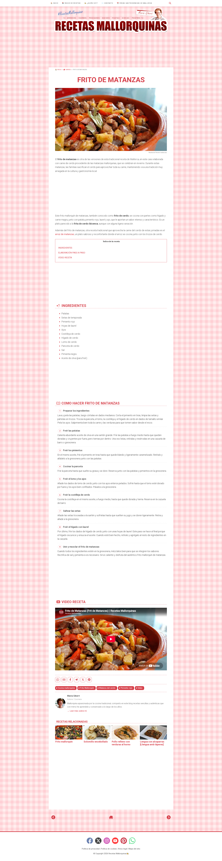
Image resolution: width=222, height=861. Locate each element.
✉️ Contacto (107, 3)
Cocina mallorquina (66, 688)
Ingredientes (65, 248)
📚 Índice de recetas (71, 3)
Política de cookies (109, 849)
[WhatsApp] (132, 840)
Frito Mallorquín (87, 688)
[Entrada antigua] (169, 818)
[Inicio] (111, 818)
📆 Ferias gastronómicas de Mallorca (134, 3)
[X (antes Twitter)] (98, 840)
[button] (170, 3)
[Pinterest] (124, 840)
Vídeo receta (65, 257)
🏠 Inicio (54, 3)
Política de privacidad (91, 849)
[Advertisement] (111, 50)
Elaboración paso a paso (71, 252)
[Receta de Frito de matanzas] (111, 20)
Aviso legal (122, 849)
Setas (140, 688)
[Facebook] (90, 840)
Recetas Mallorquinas (117, 854)
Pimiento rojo (126, 688)
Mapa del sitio (134, 849)
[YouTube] (115, 840)
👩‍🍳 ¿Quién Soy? (91, 3)
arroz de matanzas (64, 234)
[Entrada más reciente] (53, 818)
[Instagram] (107, 840)
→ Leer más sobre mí (77, 711)
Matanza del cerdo (107, 688)
